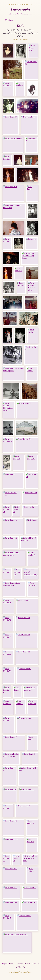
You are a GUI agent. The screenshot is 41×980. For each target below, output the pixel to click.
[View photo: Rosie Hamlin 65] (8, 725)
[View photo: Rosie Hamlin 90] (8, 175)
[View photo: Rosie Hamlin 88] (8, 106)
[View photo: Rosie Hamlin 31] (11, 892)
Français (20, 963)
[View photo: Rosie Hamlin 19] (18, 462)
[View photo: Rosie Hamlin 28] (10, 542)
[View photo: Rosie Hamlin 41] (29, 906)
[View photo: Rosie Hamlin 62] (17, 691)
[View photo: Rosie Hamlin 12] (27, 811)
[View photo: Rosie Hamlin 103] (20, 335)
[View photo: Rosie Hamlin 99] (30, 497)
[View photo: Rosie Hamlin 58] (27, 410)
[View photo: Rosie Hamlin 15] (30, 511)
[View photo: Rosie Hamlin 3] (30, 758)
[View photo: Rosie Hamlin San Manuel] (12, 302)
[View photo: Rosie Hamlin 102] (7, 335)
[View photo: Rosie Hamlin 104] (33, 558)
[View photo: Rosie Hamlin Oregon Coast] (32, 273)
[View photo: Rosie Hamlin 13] (13, 827)
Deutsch (27, 963)
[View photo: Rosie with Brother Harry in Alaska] (11, 758)
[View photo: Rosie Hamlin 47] (8, 89)
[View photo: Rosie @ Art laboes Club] (30, 691)
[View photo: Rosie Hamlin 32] (21, 287)
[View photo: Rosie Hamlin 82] (27, 606)
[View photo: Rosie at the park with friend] (28, 776)
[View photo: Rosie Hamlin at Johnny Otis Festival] (14, 211)
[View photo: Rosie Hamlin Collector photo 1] (21, 51)
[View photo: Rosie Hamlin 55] (27, 657)
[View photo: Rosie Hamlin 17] (32, 526)
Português (35, 963)
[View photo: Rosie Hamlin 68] (8, 640)
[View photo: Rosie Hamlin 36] (10, 125)
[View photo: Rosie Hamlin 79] (31, 160)
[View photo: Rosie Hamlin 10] (16, 511)
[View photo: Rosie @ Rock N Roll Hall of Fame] (26, 428)
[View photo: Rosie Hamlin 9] (7, 160)
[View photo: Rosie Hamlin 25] (13, 480)
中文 (24, 967)
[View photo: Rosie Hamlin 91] (11, 258)
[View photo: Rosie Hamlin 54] (26, 640)
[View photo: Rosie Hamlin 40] (11, 906)
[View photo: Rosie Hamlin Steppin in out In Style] (8, 410)
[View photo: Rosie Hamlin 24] (19, 273)
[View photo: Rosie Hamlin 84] (32, 228)
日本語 (18, 967)
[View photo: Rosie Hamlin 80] (27, 175)
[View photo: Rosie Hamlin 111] (28, 795)
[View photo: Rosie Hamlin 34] (33, 335)
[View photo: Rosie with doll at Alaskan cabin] (17, 942)
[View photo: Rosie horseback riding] (13, 144)
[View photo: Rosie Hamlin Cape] (31, 302)
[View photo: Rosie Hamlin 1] (32, 193)
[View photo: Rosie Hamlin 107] (6, 462)
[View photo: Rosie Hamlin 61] (7, 691)
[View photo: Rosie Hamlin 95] (10, 318)
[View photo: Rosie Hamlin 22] (16, 860)
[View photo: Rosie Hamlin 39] (17, 574)
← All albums (8, 20)
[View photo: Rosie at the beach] (27, 725)
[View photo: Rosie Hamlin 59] (27, 675)
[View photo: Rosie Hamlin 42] (8, 922)
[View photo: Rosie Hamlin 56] (8, 675)
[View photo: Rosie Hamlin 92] (18, 160)
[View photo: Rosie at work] (31, 243)
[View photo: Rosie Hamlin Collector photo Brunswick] (8, 51)
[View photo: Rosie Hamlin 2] (32, 743)
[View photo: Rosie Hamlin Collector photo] (33, 287)
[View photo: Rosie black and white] (11, 497)
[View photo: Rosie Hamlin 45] (8, 606)
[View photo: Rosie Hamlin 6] (10, 795)
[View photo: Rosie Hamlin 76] (27, 106)
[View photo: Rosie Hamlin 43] (33, 589)
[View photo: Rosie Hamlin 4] (9, 776)
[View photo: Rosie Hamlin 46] (13, 193)
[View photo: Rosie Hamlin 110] (13, 845)
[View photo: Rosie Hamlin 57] (32, 707)
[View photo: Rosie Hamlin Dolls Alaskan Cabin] (14, 558)
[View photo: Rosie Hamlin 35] (30, 892)
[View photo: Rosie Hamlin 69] (32, 480)
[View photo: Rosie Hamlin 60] (32, 462)
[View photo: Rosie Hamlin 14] (8, 657)
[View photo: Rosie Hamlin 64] (20, 707)
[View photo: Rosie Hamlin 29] (32, 875)
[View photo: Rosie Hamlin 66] (31, 355)
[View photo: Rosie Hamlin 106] (27, 445)
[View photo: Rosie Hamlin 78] (32, 89)
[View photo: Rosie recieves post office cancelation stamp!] (31, 574)
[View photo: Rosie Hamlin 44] (29, 125)
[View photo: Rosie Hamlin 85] (18, 243)
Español (12, 963)
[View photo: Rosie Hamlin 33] (31, 69)
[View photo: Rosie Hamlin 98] (11, 391)
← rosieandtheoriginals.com (20, 972)
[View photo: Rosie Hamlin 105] (8, 445)
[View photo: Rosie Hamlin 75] (6, 511)
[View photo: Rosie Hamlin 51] (8, 623)
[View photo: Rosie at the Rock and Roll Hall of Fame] (30, 860)
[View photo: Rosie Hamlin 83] (13, 228)
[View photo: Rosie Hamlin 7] (32, 373)
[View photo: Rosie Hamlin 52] (27, 623)
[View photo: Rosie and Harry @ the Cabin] (29, 542)
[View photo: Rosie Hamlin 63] (8, 707)
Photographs (20, 9)
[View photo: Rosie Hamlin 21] (6, 860)
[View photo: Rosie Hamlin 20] (32, 845)
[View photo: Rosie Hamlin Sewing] (8, 287)
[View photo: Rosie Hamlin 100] (28, 318)
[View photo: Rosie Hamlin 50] (7, 574)
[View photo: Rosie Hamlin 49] (27, 922)
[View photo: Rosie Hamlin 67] (14, 743)
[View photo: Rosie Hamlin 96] (29, 391)
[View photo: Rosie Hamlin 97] (12, 69)
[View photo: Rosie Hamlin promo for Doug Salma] (30, 258)
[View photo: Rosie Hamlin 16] (13, 526)
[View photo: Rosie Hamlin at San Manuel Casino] (14, 589)
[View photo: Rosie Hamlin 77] (7, 273)
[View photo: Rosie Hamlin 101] (33, 51)
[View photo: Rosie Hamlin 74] (31, 144)
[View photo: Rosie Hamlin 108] (32, 211)
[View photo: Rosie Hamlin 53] (7, 243)
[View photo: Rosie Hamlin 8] (8, 811)
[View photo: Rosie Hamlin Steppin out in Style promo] (13, 373)
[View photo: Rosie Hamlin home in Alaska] (12, 355)
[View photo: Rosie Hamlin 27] (13, 875)
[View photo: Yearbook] (20, 89)
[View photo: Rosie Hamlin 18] (32, 827)
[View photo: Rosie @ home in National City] (8, 428)
